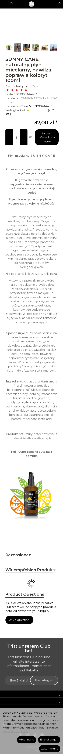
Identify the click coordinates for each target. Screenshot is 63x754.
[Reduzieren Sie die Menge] (23, 137)
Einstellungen (49, 739)
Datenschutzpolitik (15, 731)
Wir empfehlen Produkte (31, 570)
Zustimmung (49, 748)
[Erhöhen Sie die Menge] (9, 137)
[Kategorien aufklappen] (4, 4)
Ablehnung (26, 739)
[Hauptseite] (31, 4)
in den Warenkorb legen (47, 137)
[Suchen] (11, 4)
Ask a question (19, 620)
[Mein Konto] (59, 4)
